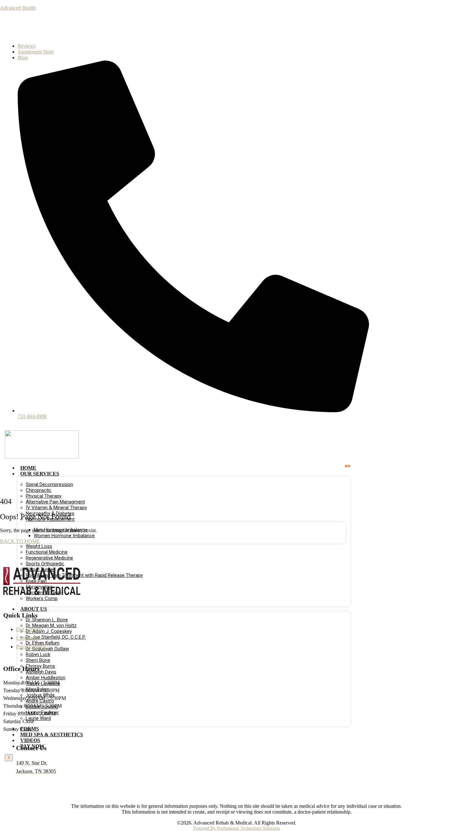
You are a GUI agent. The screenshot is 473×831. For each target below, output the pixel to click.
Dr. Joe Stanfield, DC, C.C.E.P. (56, 637)
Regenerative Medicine (49, 558)
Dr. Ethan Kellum (43, 643)
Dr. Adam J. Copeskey (49, 631)
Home (28, 468)
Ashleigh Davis (41, 672)
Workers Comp (42, 598)
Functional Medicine (47, 552)
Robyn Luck (38, 654)
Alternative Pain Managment (55, 502)
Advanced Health (18, 8)
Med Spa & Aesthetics (51, 734)
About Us (33, 609)
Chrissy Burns (40, 666)
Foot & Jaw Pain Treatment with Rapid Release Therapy (84, 575)
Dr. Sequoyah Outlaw (47, 649)
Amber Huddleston (45, 678)
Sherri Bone (38, 660)
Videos (30, 740)
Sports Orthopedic (45, 564)
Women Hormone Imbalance (64, 536)
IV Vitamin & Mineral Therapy (56, 508)
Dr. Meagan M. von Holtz (51, 625)
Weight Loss (39, 546)
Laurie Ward (38, 718)
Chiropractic (38, 490)
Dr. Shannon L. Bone (47, 620)
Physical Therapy (43, 496)
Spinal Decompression (49, 484)
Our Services (39, 473)
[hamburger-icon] (347, 466)
